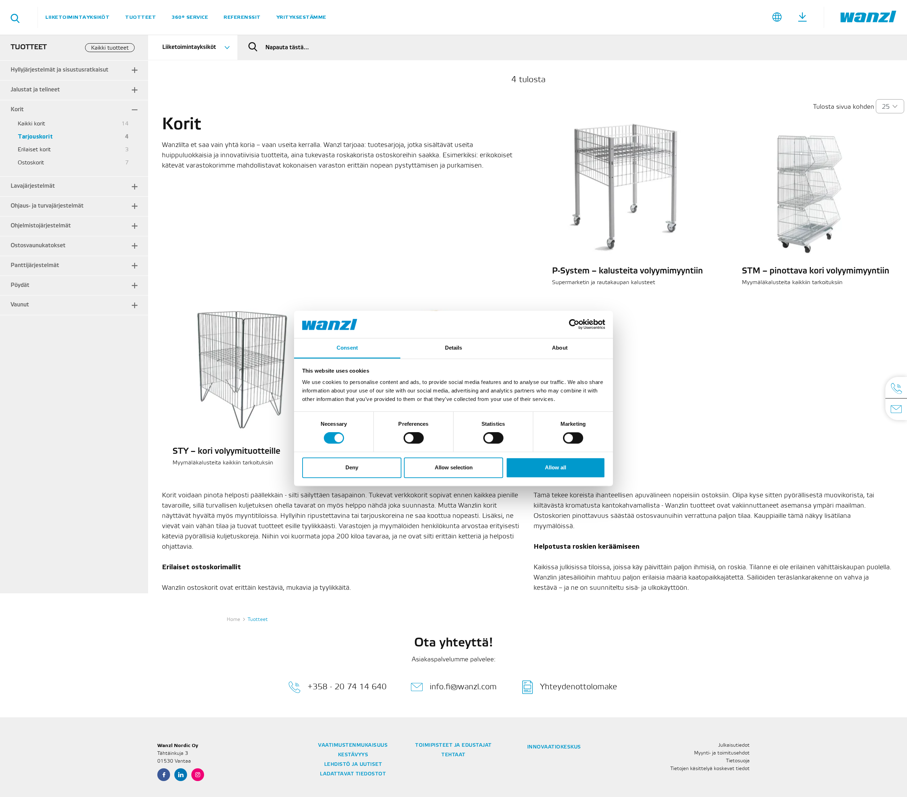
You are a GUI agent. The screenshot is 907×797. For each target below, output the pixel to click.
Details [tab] (453, 348)
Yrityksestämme (301, 17)
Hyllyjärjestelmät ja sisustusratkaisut (59, 70)
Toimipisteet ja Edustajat (453, 745)
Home (233, 619)
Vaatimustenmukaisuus (353, 745)
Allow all (555, 467)
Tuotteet (140, 17)
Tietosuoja (738, 761)
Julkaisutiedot (734, 745)
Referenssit (242, 17)
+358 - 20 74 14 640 (347, 686)
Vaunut (20, 304)
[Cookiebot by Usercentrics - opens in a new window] (574, 324)
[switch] (414, 438)
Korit (17, 109)
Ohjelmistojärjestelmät (41, 225)
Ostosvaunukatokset (38, 245)
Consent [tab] (347, 348)
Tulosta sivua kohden (843, 107)
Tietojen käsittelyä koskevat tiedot (710, 769)
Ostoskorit (31, 162)
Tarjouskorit (35, 137)
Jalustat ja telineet (35, 89)
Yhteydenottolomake (578, 686)
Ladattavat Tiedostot (353, 774)
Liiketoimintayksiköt (77, 17)
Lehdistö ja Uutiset (353, 764)
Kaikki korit (31, 123)
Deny (351, 467)
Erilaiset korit (34, 149)
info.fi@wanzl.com (463, 686)
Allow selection (454, 467)
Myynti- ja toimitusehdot (722, 753)
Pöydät (20, 285)
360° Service (189, 17)
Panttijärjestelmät (35, 265)
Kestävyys (353, 755)
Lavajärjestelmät (33, 186)
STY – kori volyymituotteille (226, 452)
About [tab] (560, 348)
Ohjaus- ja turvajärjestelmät (47, 206)
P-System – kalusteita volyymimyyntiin (627, 271)
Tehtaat (453, 755)
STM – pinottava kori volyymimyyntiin (815, 271)
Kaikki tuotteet (110, 48)
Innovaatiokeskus (554, 747)
